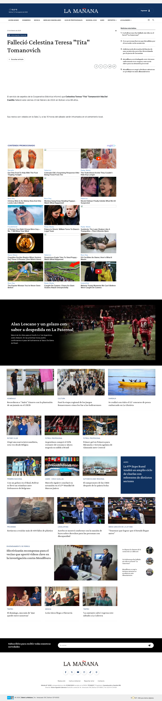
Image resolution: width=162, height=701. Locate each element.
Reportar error (89, 681)
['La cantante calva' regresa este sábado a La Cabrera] (100, 596)
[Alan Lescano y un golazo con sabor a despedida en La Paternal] (106, 332)
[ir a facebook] (65, 672)
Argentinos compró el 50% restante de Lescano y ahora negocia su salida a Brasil (58, 445)
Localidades (125, 20)
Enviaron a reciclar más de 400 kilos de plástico (30, 530)
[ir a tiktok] (90, 672)
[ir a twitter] (71, 672)
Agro (102, 20)
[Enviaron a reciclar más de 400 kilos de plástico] (30, 510)
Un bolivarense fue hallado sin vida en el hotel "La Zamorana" (131, 561)
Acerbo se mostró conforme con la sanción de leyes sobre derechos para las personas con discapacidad (80, 533)
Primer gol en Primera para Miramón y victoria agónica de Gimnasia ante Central (97, 445)
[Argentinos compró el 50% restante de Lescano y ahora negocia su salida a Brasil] (62, 425)
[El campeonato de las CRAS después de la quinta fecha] (100, 466)
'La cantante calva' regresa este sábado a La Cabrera (98, 614)
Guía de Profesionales (73, 20)
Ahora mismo (13, 20)
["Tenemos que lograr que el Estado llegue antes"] (131, 510)
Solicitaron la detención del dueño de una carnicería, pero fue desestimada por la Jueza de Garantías (138, 51)
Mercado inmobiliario (52, 20)
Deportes (112, 20)
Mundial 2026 (91, 20)
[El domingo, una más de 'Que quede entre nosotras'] (24, 596)
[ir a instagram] (84, 672)
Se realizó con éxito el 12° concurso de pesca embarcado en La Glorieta (130, 403)
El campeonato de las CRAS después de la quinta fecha (96, 484)
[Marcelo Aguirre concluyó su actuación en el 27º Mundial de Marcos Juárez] (62, 466)
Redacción (61, 681)
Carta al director (75, 681)
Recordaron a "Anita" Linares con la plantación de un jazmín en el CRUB (30, 403)
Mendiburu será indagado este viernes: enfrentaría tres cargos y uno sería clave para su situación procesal (139, 61)
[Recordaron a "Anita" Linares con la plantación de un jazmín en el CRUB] (30, 382)
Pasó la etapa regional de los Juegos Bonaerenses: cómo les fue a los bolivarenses (79, 403)
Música (37, 20)
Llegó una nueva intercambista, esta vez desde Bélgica (22, 443)
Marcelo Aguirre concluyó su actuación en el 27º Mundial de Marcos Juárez (59, 485)
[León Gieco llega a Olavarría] (62, 596)
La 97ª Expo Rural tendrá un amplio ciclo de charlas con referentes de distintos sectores (137, 474)
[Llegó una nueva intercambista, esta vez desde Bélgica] (24, 425)
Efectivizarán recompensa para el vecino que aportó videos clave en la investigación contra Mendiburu (29, 554)
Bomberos (26, 20)
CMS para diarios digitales (146, 698)
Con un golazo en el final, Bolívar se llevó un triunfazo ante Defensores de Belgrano (23, 485)
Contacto (101, 681)
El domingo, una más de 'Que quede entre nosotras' (21, 614)
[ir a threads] (96, 672)
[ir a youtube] (78, 672)
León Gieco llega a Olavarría (58, 613)
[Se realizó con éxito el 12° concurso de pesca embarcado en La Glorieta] (131, 382)
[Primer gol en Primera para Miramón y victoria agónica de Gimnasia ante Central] (100, 425)
